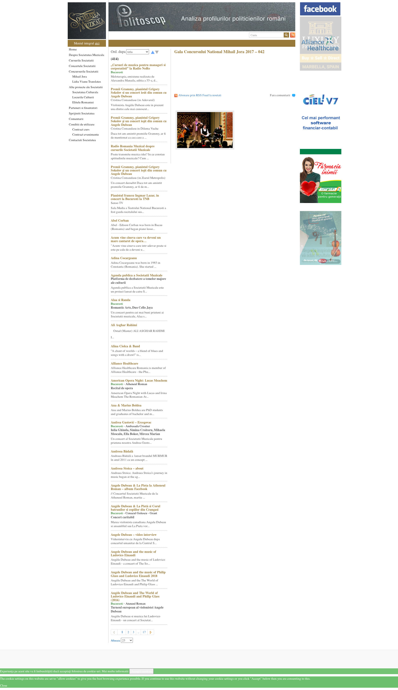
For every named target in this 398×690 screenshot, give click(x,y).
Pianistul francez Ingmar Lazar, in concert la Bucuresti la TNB (135, 197)
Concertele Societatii (82, 66)
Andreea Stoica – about (127, 468)
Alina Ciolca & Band (125, 346)
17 (144, 632)
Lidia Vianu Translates (86, 81)
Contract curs (80, 129)
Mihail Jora (79, 76)
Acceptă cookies (141, 671)
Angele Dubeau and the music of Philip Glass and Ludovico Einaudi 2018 (138, 574)
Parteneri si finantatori (83, 108)
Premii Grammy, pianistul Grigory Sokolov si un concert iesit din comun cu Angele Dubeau (139, 93)
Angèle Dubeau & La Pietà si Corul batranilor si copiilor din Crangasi (135, 508)
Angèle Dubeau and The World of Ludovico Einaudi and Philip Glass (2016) (135, 596)
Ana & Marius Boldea (126, 405)
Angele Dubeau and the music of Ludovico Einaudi (133, 553)
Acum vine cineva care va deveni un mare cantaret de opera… (136, 239)
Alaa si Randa (120, 299)
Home (73, 49)
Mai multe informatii (115, 671)
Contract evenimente (85, 134)
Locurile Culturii (83, 97)
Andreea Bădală (122, 451)
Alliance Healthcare (124, 363)
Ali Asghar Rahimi (124, 324)
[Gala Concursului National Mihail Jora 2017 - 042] (234, 130)
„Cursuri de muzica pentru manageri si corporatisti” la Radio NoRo (138, 66)
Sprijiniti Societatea (81, 113)
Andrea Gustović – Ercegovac (131, 422)
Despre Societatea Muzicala (86, 55)
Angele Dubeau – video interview (134, 534)
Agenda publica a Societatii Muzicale (136, 275)
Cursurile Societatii (81, 60)
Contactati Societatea (82, 140)
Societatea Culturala (85, 92)
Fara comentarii (280, 95)
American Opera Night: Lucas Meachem (139, 380)
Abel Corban (120, 220)
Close (3, 685)
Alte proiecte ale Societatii (86, 87)
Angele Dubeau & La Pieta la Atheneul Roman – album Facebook (138, 487)
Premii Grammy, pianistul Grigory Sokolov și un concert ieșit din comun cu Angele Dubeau (139, 121)
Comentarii (76, 119)
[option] (201, 16)
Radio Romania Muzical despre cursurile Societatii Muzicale (133, 148)
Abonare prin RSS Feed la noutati (199, 95)
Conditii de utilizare (81, 124)
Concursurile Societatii (83, 71)
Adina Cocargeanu (124, 257)
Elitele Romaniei (83, 102)
